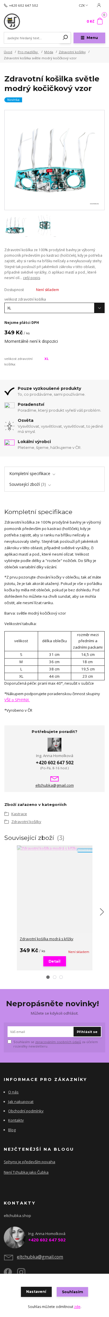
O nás (13, 1092)
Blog (12, 1129)
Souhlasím (72, 1292)
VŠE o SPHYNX (17, 699)
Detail (54, 961)
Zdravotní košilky (72, 52)
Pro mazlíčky (28, 52)
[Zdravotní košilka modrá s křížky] (54, 848)
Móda (48, 52)
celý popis (31, 277)
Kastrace (19, 813)
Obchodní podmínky (26, 1110)
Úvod (8, 52)
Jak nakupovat (20, 1101)
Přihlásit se (87, 1032)
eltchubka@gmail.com (54, 785)
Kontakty (16, 1120)
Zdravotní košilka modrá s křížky (46, 938)
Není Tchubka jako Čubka (26, 1172)
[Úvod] (23, 21)
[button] (48, 977)
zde (77, 1306)
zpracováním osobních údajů (58, 1042)
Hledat (65, 37)
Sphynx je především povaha (29, 1161)
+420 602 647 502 (23, 5)
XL (46, 358)
